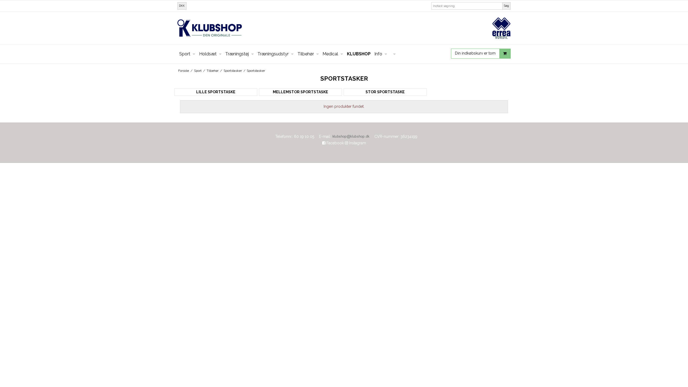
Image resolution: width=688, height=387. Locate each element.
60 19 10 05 (304, 136)
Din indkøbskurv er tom (475, 53)
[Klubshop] (344, 28)
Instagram (357, 143)
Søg (506, 5)
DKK (182, 5)
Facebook (334, 143)
